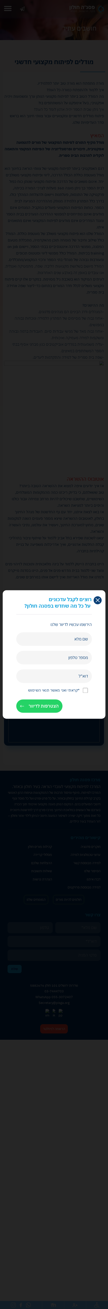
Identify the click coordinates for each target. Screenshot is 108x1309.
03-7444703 (54, 991)
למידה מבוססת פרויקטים (84, 887)
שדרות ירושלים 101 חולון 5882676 (54, 985)
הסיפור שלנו (92, 871)
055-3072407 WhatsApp (54, 997)
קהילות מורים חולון (40, 847)
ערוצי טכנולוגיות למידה (85, 855)
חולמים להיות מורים (68, 899)
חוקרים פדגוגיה (90, 847)
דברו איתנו (22, 9)
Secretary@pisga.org (54, 1003)
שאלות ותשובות (41, 871)
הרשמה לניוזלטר (54, 1029)
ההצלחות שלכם (41, 863)
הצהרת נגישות (42, 879)
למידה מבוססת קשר (86, 863)
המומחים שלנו (36, 899)
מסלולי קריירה (42, 855)
